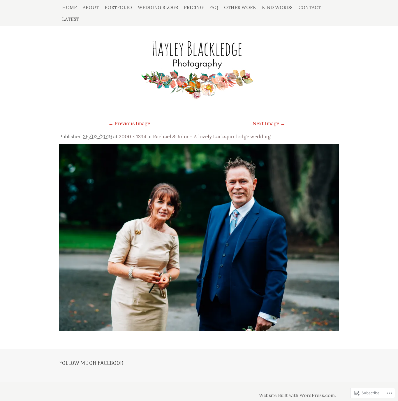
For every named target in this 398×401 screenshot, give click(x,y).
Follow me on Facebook (91, 363)
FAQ (213, 7)
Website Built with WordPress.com (297, 395)
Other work (240, 7)
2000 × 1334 (132, 136)
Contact (309, 7)
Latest (70, 19)
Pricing (193, 7)
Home (69, 7)
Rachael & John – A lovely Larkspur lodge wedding (212, 136)
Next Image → (269, 123)
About (91, 7)
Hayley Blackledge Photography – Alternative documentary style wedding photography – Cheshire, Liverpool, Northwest (199, 65)
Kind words (277, 7)
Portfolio (118, 7)
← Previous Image (129, 123)
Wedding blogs (158, 7)
